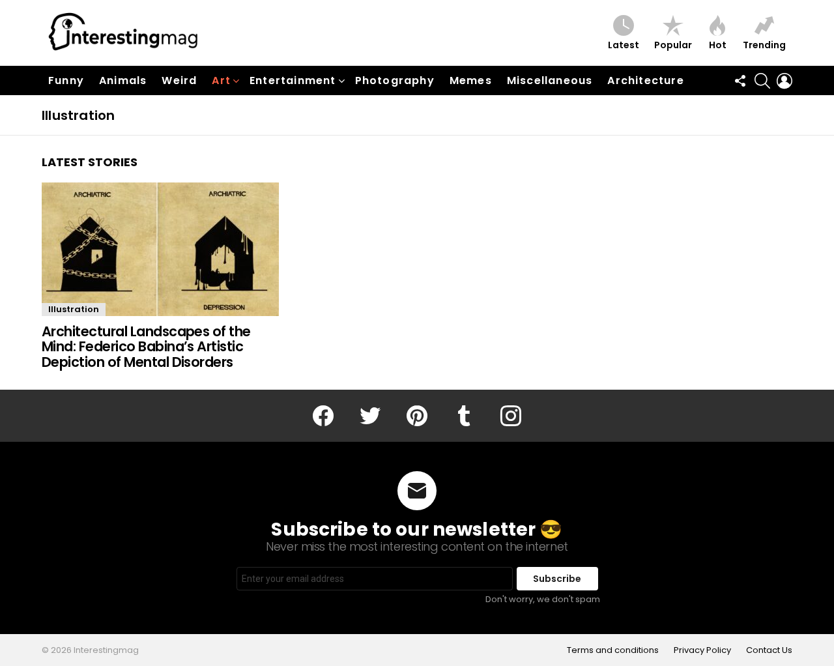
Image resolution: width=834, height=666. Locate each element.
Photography (395, 80)
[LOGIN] (784, 81)
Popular (673, 44)
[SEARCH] (762, 81)
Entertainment (293, 80)
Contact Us (769, 650)
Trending (764, 44)
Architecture (645, 80)
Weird (179, 80)
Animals (123, 80)
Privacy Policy (702, 650)
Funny (66, 80)
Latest (623, 44)
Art (221, 80)
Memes (471, 80)
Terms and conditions (613, 650)
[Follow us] (740, 81)
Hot (717, 44)
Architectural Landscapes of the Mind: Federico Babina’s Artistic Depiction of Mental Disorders (146, 346)
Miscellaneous (550, 80)
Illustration (73, 309)
